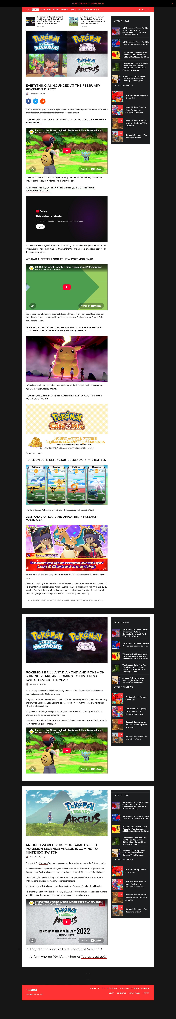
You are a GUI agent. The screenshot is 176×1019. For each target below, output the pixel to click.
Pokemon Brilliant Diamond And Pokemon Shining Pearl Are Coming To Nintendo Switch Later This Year (50, 20)
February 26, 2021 (94, 956)
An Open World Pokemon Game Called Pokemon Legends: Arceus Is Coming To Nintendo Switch (92, 20)
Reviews (56, 9)
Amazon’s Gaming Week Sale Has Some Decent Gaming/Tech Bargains (133, 78)
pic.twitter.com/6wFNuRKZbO (79, 949)
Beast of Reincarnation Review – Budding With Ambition (136, 123)
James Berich (34, 93)
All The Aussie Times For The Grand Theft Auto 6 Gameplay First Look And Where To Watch (135, 31)
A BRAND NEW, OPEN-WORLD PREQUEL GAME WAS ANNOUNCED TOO (60, 189)
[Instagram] (145, 9)
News (49, 9)
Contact (93, 9)
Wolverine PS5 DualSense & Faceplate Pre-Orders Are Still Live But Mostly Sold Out (135, 55)
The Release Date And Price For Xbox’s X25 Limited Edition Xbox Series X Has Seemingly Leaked (135, 66)
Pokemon (43, 863)
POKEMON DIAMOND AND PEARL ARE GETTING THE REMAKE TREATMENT (66, 121)
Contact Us (121, 993)
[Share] (28, 101)
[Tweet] (35, 101)
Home (43, 9)
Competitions (75, 9)
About (111, 993)
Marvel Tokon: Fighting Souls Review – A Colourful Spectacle (135, 110)
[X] (142, 9)
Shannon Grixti (34, 684)
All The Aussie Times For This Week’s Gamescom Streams (135, 43)
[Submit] (42, 101)
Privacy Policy (134, 993)
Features (85, 9)
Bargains (64, 9)
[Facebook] (139, 9)
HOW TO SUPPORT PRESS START (88, 3)
